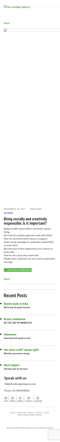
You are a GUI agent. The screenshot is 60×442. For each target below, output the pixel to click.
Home (13, 413)
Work (31, 413)
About (39, 413)
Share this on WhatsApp (19, 270)
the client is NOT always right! (21, 350)
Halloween (10, 334)
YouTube (38, 401)
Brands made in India (16, 304)
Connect (28, 401)
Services (22, 413)
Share (8, 212)
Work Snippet (12, 365)
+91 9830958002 (21, 390)
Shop (46, 413)
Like (6, 401)
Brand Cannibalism (14, 319)
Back (7, 23)
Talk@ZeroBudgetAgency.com (20, 384)
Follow (12, 401)
